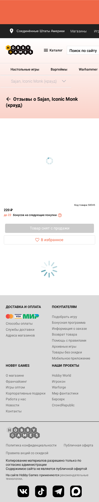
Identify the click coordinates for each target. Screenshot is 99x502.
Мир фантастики (65, 393)
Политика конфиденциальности (31, 445)
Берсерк (58, 399)
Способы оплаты (19, 323)
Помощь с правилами (69, 340)
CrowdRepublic (63, 405)
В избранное (52, 239)
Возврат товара (64, 334)
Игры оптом (15, 387)
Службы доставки (20, 329)
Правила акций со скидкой (27, 453)
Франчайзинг (16, 381)
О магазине (15, 375)
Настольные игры (25, 69)
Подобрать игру (64, 317)
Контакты (14, 411)
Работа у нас (16, 399)
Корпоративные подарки (25, 393)
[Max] (76, 491)
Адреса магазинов (20, 335)
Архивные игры (64, 346)
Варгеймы (59, 69)
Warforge (59, 387)
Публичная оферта (78, 445)
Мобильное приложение (71, 358)
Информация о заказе (69, 328)
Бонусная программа (69, 322)
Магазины (78, 31)
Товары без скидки (67, 352)
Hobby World (61, 375)
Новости (12, 405)
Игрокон (58, 381)
